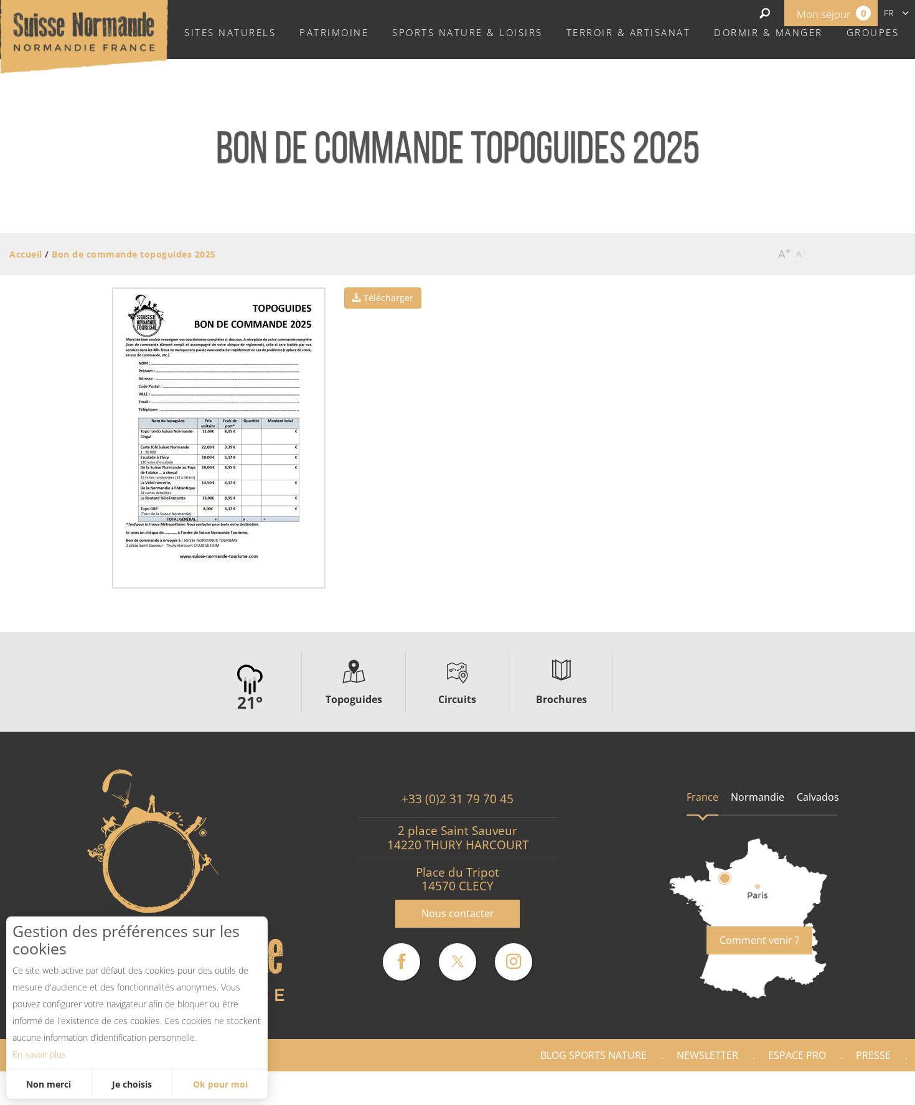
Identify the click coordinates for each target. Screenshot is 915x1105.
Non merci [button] (48, 1084)
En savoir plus (39, 1054)
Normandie (757, 797)
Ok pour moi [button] (220, 1084)
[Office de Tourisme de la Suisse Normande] (84, 35)
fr (888, 13)
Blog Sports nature (593, 1055)
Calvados (818, 797)
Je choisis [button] (132, 1084)
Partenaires (861, 1088)
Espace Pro (797, 1055)
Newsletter (707, 1055)
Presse (873, 1055)
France (702, 797)
